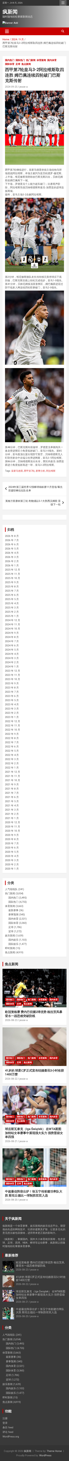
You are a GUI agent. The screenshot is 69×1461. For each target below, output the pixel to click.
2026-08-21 (11, 1141)
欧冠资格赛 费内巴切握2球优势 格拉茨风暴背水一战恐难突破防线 (40, 1264)
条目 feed (8, 1427)
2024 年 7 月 (12, 641)
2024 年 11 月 (12, 624)
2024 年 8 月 (12, 637)
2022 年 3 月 (12, 759)
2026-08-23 (11, 1020)
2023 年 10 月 (12, 679)
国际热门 (20, 60)
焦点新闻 (26, 64)
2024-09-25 (11, 86)
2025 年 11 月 (12, 573)
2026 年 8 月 (12, 536)
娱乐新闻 (10, 935)
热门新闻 (31, 60)
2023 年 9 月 (12, 683)
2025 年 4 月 (12, 603)
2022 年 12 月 (12, 721)
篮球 (10, 931)
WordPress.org (11, 1436)
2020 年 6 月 (12, 847)
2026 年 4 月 (12, 552)
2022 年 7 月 (12, 742)
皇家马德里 (17, 470)
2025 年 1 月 (12, 616)
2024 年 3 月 (12, 658)
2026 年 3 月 (12, 557)
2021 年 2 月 (12, 813)
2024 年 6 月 (12, 645)
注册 (5, 1418)
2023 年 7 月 (12, 691)
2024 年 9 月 (12, 632)
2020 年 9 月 (12, 835)
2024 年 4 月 (12, 653)
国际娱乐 (13, 944)
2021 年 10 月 (12, 780)
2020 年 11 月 (12, 826)
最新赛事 (13, 910)
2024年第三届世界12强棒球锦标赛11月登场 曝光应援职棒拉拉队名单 (35, 488)
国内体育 (52, 60)
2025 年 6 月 (12, 594)
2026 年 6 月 (12, 544)
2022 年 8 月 (12, 738)
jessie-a (23, 86)
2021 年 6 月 (12, 797)
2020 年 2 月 (12, 864)
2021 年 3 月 (12, 809)
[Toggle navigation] (7, 31)
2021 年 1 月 (12, 818)
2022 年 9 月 (12, 733)
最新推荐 (11, 1255)
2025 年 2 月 (12, 611)
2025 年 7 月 (12, 590)
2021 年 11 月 (12, 776)
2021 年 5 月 (12, 801)
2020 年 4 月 (12, 856)
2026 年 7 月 (12, 540)
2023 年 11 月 (12, 675)
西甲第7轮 (29, 470)
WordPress (45, 1455)
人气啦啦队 (11, 889)
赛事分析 (40, 470)
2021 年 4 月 (12, 805)
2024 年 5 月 (12, 649)
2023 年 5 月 (12, 700)
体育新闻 (41, 60)
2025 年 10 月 (12, 578)
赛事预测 (13, 914)
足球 (18, 64)
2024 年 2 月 (12, 662)
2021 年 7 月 (12, 792)
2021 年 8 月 (12, 788)
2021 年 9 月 (12, 784)
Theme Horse (54, 1451)
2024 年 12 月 (12, 620)
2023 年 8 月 (12, 687)
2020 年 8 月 (12, 839)
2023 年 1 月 (12, 717)
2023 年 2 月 (12, 712)
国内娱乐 (13, 939)
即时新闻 (10, 948)
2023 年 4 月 (12, 704)
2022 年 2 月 (12, 763)
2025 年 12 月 (12, 569)
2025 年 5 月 (12, 599)
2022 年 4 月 (12, 755)
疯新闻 (10, 12)
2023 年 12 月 (12, 670)
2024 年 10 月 (12, 628)
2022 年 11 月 (12, 725)
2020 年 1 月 (12, 868)
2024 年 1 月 (12, 666)
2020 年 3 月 (12, 860)
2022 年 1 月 (12, 767)
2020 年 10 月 (12, 830)
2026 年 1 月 (12, 565)
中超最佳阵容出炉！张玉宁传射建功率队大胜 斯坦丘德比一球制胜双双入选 (40, 1311)
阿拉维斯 (50, 470)
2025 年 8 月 (12, 586)
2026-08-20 (11, 1199)
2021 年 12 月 (12, 771)
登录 (5, 1422)
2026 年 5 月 (12, 548)
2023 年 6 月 (12, 696)
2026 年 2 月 (12, 561)
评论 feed (8, 1432)
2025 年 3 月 (12, 607)
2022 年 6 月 (12, 746)
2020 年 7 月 (12, 843)
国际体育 (9, 64)
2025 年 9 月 (12, 582)
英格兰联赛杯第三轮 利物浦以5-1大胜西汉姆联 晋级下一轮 (33, 502)
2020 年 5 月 (12, 851)
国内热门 (9, 60)
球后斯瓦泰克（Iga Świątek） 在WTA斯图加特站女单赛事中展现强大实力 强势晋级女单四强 (34, 1133)
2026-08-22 (11, 1078)
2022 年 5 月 (12, 750)
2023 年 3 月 (12, 708)
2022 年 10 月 (12, 729)
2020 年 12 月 (12, 822)
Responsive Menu (62, 3)
